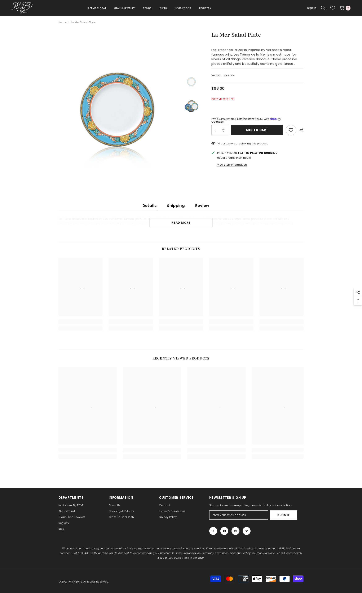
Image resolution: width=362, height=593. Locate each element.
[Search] (323, 8)
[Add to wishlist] (291, 130)
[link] (80, 321)
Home (62, 22)
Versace (229, 75)
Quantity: (217, 121)
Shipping (176, 205)
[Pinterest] (235, 531)
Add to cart (257, 130)
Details (149, 205)
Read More (181, 223)
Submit (283, 515)
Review (202, 205)
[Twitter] (247, 531)
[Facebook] (213, 531)
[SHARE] (300, 130)
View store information (232, 164)
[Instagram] (224, 531)
